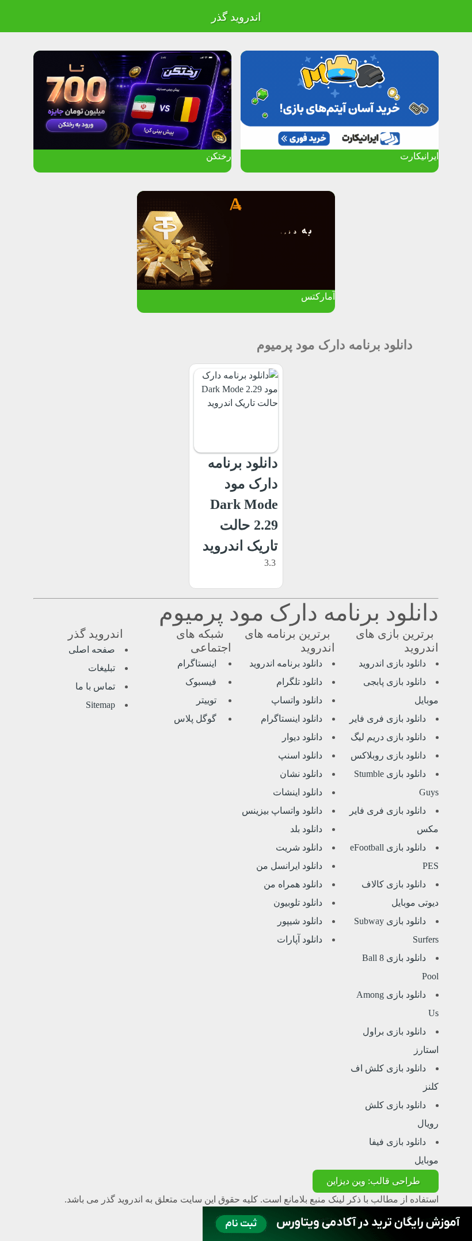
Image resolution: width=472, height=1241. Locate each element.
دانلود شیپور (299, 921)
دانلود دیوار (302, 737)
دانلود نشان (301, 774)
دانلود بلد (306, 829)
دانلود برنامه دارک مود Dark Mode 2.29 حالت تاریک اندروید (240, 504)
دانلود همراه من (293, 884)
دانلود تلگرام (299, 682)
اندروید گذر (236, 17)
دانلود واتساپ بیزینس (282, 810)
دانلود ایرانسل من (289, 866)
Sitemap (100, 705)
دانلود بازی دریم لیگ (388, 737)
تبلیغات (101, 668)
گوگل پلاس (196, 718)
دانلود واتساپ (296, 700)
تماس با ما (95, 686)
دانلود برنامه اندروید (285, 663)
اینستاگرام (198, 663)
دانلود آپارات (299, 939)
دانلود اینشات (297, 792)
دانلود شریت (299, 847)
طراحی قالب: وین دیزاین (373, 1181)
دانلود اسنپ (300, 755)
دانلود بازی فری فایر (387, 718)
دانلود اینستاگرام (291, 718)
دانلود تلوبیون (297, 902)
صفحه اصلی (91, 649)
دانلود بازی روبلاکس (388, 755)
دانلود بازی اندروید (392, 663)
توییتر (207, 700)
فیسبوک (202, 682)
